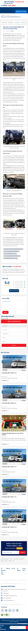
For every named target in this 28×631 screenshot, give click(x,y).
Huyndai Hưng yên (5, 559)
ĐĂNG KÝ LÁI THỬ (21, 11)
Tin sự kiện (17, 22)
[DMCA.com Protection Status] (5, 614)
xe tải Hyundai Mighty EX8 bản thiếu (12, 255)
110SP (9, 560)
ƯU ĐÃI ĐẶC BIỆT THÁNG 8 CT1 (9, 403)
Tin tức (8, 15)
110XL (6, 560)
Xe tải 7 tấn (15, 559)
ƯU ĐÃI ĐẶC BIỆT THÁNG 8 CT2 (9, 372)
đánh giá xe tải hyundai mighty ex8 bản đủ (13, 249)
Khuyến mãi (10, 22)
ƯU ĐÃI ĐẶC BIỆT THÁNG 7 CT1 (9, 496)
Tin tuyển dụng (24, 22)
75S (13, 560)
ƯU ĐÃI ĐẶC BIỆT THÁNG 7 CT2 (9, 466)
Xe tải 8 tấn (21, 559)
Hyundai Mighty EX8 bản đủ (10, 253)
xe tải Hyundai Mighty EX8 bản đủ (11, 251)
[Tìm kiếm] (13, 11)
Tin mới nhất (4, 22)
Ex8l (11, 559)
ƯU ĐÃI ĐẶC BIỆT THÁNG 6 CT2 (9, 527)
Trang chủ (3, 15)
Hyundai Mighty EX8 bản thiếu (10, 258)
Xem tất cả (4, 380)
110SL (2, 560)
